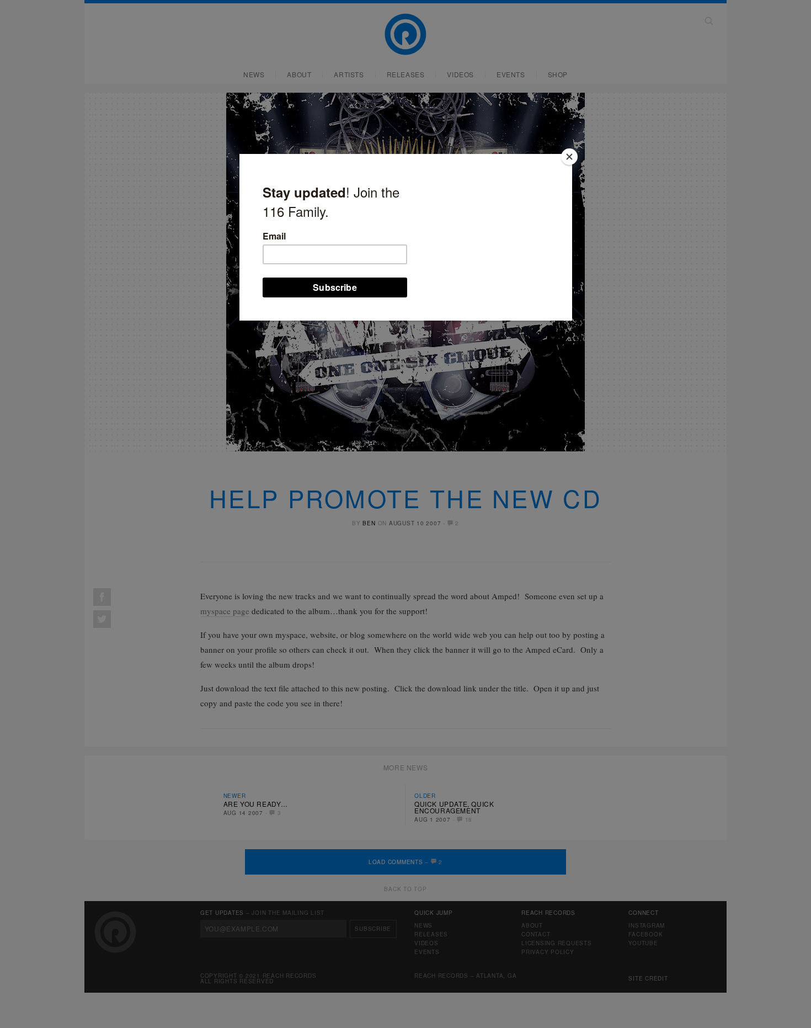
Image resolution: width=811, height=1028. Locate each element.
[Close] (569, 156)
